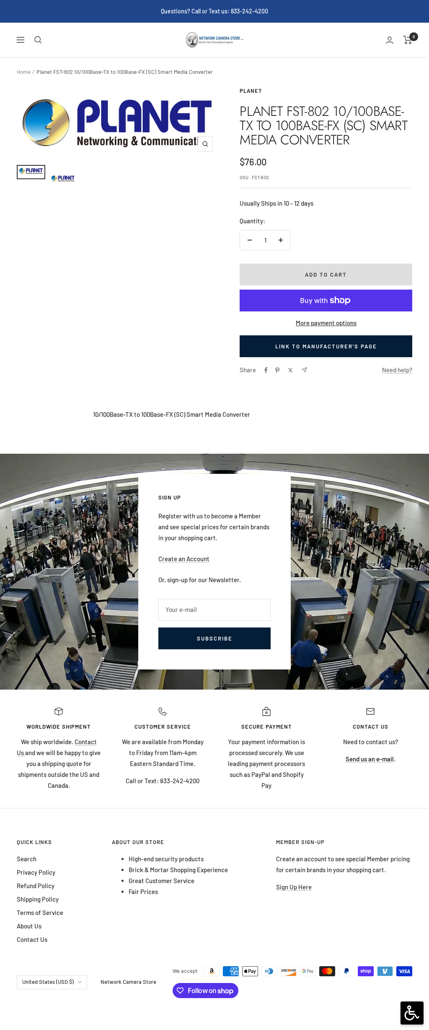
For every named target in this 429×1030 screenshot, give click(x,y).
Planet (251, 90)
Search (26, 859)
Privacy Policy (36, 872)
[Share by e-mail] (304, 370)
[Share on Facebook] (266, 370)
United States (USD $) (48, 981)
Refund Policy (35, 885)
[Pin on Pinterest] (277, 370)
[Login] (389, 40)
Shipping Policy (38, 899)
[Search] (38, 40)
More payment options (326, 323)
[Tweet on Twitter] (290, 370)
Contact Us (32, 939)
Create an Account (183, 558)
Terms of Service (40, 912)
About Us (29, 926)
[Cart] (407, 40)
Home (24, 71)
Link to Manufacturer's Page (326, 346)
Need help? (397, 370)
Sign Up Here (294, 887)
